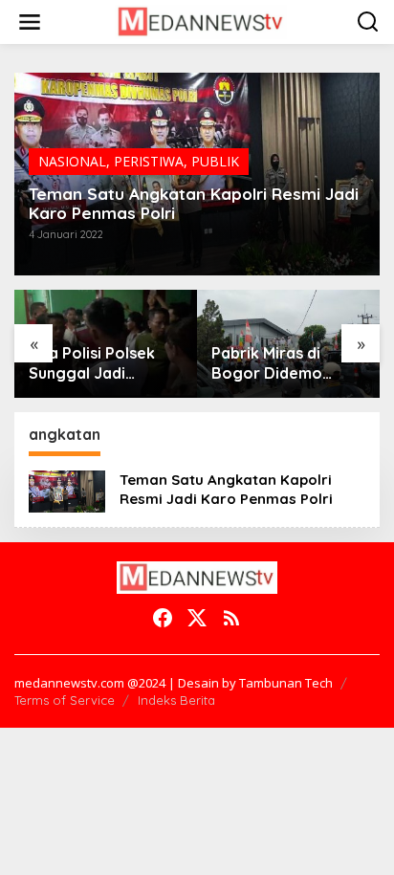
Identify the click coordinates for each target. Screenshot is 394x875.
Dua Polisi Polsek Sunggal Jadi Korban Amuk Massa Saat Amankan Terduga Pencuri (103, 363)
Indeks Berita (176, 700)
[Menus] (29, 22)
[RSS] (231, 617)
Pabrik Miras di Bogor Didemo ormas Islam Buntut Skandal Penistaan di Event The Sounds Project (288, 363)
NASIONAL (72, 161)
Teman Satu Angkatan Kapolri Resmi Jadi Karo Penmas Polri (194, 204)
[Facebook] (162, 617)
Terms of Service (64, 700)
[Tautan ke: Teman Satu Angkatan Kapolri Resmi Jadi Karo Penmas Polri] (67, 490)
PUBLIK (215, 161)
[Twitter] (197, 617)
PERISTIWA (149, 161)
